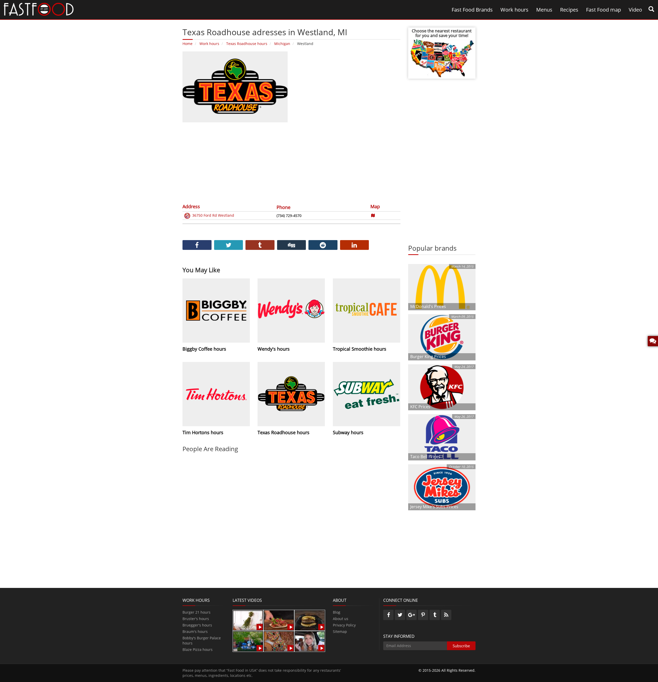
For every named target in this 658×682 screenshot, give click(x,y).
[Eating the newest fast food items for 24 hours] (309, 641)
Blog (336, 612)
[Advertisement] (291, 162)
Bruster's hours (195, 618)
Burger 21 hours (196, 612)
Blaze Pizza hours (197, 649)
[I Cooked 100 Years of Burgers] (309, 619)
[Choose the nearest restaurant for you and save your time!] (441, 57)
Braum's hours (195, 631)
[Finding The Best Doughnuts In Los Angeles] (279, 641)
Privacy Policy (344, 625)
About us (340, 618)
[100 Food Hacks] (248, 619)
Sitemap (340, 631)
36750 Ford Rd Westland (213, 215)
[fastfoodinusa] (39, 8)
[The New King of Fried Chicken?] (248, 641)
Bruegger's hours (197, 625)
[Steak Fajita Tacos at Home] (279, 619)
